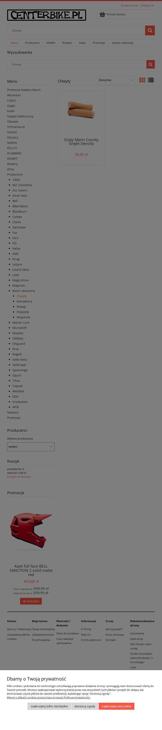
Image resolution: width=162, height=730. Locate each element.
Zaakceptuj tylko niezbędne (49, 706)
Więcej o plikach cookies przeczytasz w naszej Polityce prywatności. (48, 697)
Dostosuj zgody (84, 706)
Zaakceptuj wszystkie (116, 706)
